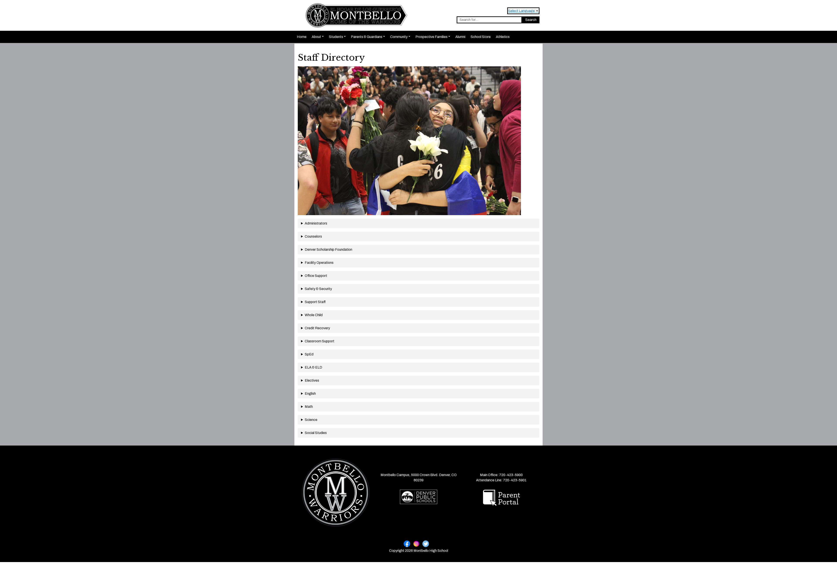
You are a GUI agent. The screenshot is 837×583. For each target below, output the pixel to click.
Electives (312, 380)
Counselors (313, 236)
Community (399, 37)
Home (301, 37)
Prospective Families (431, 37)
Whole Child (314, 315)
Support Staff (315, 302)
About (316, 37)
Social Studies (316, 433)
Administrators (316, 223)
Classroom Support (319, 341)
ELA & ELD (313, 367)
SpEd (309, 354)
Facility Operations (319, 262)
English (310, 393)
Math (309, 406)
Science (311, 420)
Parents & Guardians (366, 37)
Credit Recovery (317, 328)
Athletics (503, 37)
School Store (481, 37)
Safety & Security (318, 289)
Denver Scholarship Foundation (328, 249)
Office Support (316, 276)
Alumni (460, 37)
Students (336, 37)
